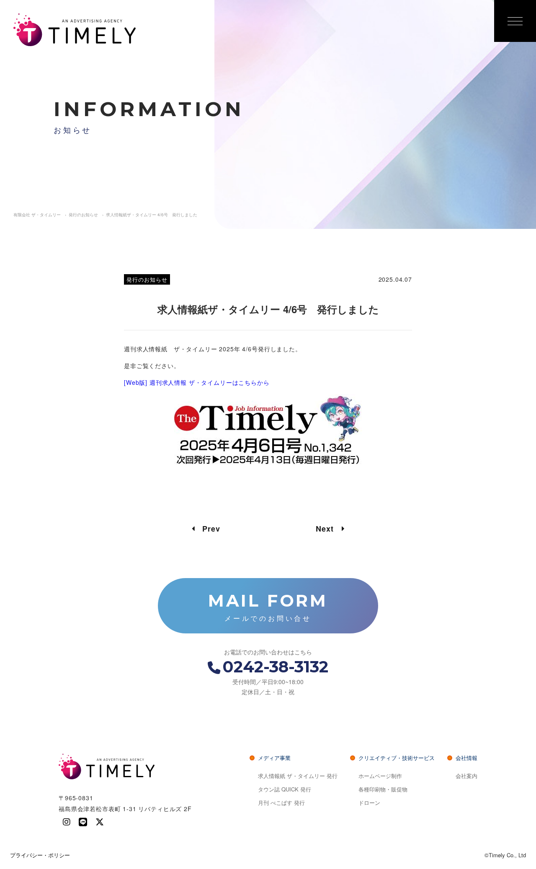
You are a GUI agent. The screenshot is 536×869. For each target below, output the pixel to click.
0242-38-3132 (275, 667)
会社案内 (466, 776)
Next (329, 528)
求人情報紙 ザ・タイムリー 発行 (298, 776)
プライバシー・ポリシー (40, 855)
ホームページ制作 (380, 776)
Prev (207, 528)
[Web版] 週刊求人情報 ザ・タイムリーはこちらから (197, 382)
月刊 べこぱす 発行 (281, 803)
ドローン (369, 803)
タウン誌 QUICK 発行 (284, 789)
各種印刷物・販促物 (382, 789)
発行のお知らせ (147, 279)
